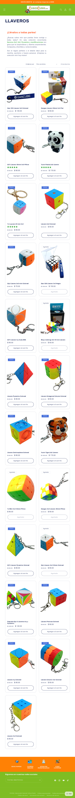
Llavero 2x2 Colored (48, 224)
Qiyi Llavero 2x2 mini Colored (18, 283)
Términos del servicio (53, 795)
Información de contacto (37, 795)
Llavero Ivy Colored (14, 680)
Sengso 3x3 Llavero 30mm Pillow (53, 509)
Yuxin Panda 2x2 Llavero (50, 164)
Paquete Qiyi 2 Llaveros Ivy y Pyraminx (17, 622)
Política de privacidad (44, 793)
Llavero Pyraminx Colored (16, 396)
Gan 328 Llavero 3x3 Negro (51, 283)
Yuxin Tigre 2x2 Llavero (49, 452)
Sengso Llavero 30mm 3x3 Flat (52, 108)
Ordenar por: (30, 64)
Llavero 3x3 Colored (14, 736)
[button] (4, 9)
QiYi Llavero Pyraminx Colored (18, 565)
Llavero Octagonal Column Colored (53, 396)
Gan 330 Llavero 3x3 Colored (17, 108)
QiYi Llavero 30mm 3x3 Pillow (18, 164)
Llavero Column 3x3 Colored (51, 680)
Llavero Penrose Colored (50, 621)
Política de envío (23, 795)
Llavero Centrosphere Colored (18, 452)
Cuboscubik (18, 793)
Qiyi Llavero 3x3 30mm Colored (52, 565)
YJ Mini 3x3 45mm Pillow (16, 509)
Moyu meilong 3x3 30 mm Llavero (53, 340)
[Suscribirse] (39, 780)
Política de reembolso (58, 793)
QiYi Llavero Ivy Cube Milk (16, 340)
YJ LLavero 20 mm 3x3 (15, 224)
